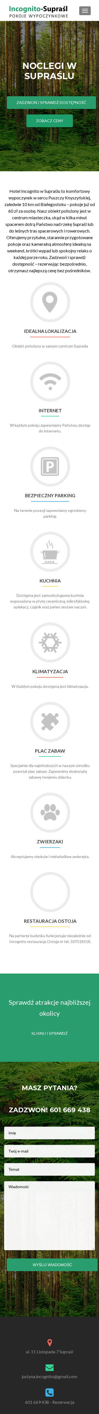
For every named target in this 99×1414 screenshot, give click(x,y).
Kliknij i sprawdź (49, 1033)
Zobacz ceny (49, 120)
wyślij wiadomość (52, 1265)
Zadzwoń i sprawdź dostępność (51, 102)
